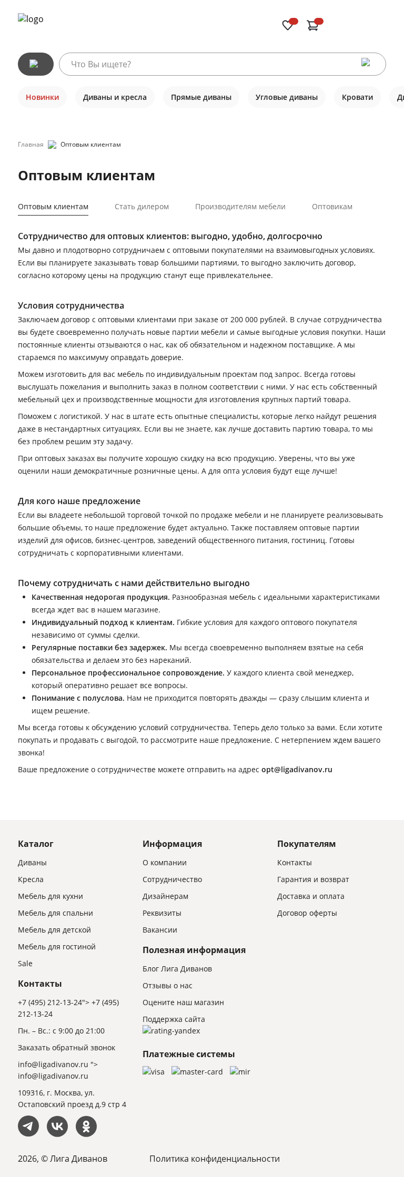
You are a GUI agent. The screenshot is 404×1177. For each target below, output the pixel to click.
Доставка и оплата (311, 896)
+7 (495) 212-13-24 (50, 1002)
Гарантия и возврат (313, 879)
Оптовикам (332, 206)
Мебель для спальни (55, 913)
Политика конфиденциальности (214, 1158)
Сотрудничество (172, 879)
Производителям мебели (240, 206)
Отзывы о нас (168, 985)
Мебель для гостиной (57, 946)
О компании (165, 862)
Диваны (32, 862)
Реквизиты (162, 913)
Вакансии (160, 930)
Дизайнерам (165, 896)
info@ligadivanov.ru (53, 1064)
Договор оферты (307, 913)
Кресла (31, 879)
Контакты (294, 862)
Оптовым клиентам (53, 206)
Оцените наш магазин (183, 1002)
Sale (25, 963)
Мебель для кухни (50, 896)
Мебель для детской (54, 930)
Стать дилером (142, 206)
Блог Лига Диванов (177, 969)
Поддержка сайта (174, 1019)
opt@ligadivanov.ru (296, 769)
